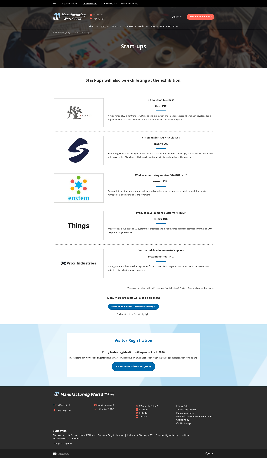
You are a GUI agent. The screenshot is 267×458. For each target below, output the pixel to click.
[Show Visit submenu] (108, 26)
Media (141, 26)
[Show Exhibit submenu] (120, 26)
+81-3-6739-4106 (106, 408)
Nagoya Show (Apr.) (70, 3)
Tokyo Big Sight (98, 18)
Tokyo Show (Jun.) (90, 3)
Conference (130, 26)
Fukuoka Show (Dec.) (129, 3)
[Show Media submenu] (147, 26)
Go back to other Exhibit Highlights (133, 314)
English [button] (176, 16)
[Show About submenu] (97, 26)
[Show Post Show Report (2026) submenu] (177, 26)
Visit (103, 26)
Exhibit (115, 26)
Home (55, 3)
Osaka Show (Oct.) (109, 3)
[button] (200, 17)
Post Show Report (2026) (163, 26)
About (92, 26)
